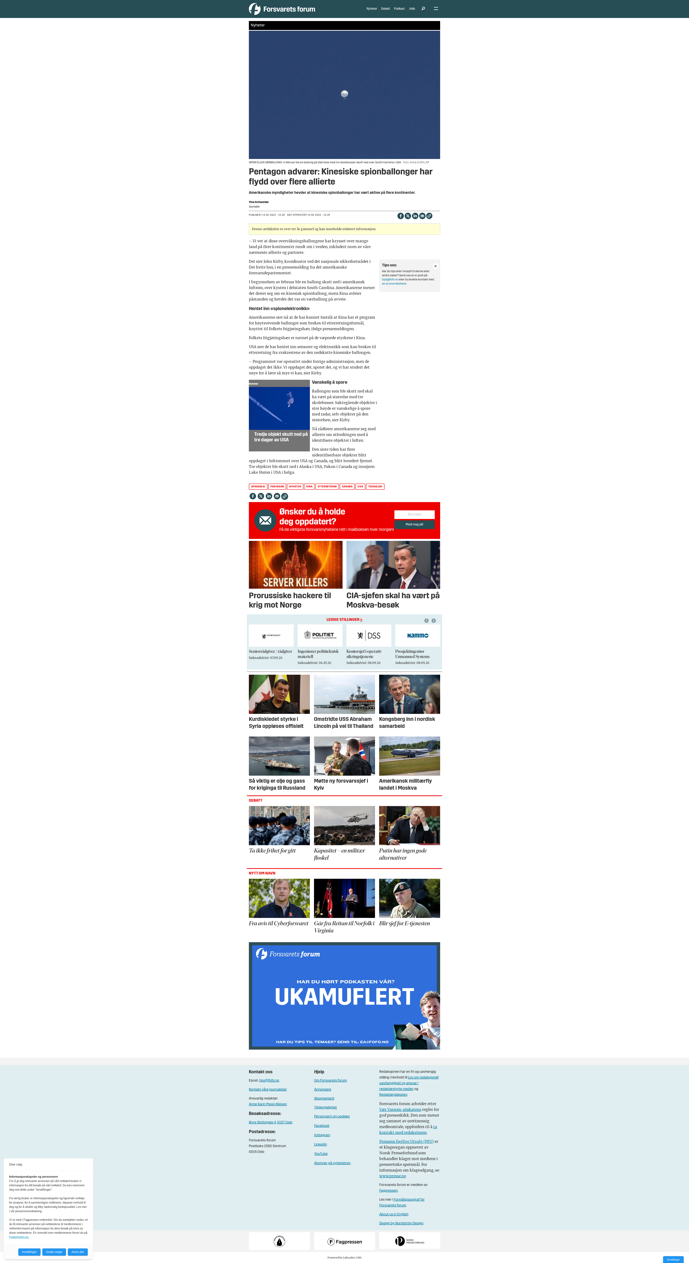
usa (360, 486)
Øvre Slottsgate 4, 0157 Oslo (270, 1122)
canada (347, 486)
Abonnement (324, 1098)
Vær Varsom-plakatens (400, 1109)
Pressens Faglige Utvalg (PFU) (406, 1141)
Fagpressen (388, 1191)
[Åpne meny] (436, 9)
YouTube (321, 1154)
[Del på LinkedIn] (415, 215)
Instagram (322, 1135)
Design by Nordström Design (401, 1223)
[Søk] (423, 9)
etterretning (327, 486)
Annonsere (322, 1089)
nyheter (295, 486)
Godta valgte (54, 1251)
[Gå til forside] (282, 9)
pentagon (277, 486)
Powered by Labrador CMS (344, 1257)
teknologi (375, 486)
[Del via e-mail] (422, 215)
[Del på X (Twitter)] (407, 215)
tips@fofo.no (390, 279)
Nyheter (372, 8)
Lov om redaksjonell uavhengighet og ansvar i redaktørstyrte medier (409, 1083)
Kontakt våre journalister (268, 1089)
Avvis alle (78, 1251)
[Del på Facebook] (400, 215)
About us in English (393, 1214)
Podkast (399, 8)
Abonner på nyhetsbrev (332, 1163)
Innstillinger (673, 1259)
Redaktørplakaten (393, 1095)
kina (309, 486)
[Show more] (436, 266)
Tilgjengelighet (325, 1107)
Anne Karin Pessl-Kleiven (268, 1104)
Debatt (385, 8)
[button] (427, 621)
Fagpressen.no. (19, 1237)
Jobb (412, 8)
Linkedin (320, 1144)
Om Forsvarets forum (330, 1080)
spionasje (258, 486)
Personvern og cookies (332, 1116)
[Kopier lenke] (429, 216)
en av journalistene (394, 283)
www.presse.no (392, 1176)
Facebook (321, 1126)
